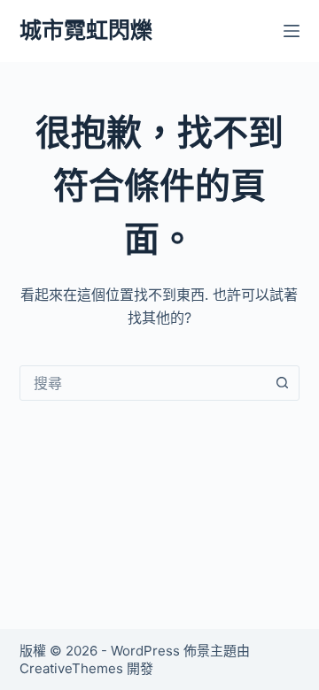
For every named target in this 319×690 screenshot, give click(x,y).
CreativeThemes (71, 668)
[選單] (292, 31)
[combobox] (143, 383)
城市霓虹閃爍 (85, 30)
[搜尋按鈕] (282, 383)
